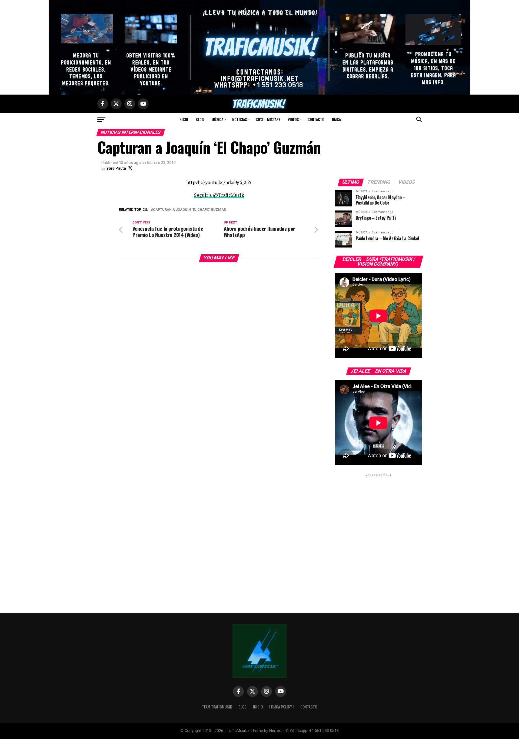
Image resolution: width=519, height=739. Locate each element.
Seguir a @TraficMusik (219, 195)
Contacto (316, 119)
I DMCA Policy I (281, 707)
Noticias (239, 119)
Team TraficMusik (217, 707)
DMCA (336, 119)
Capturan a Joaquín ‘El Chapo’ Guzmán (189, 210)
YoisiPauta (116, 168)
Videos (293, 119)
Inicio (183, 119)
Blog (200, 119)
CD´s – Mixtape (268, 119)
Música (217, 119)
